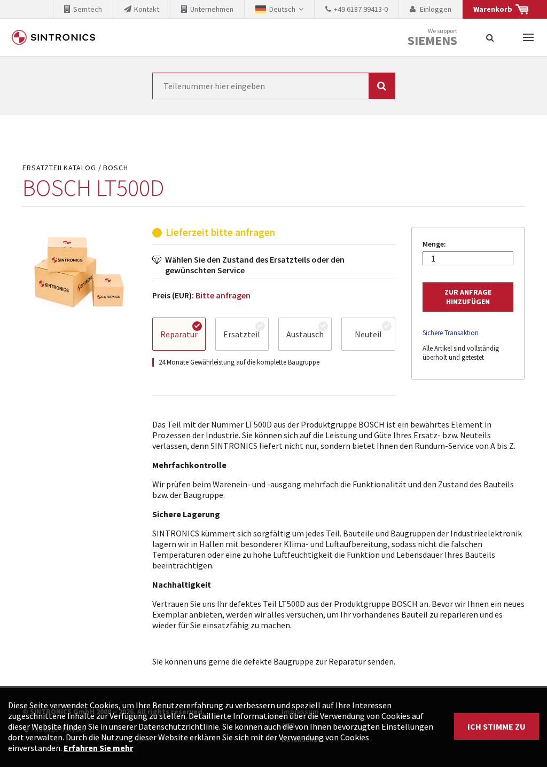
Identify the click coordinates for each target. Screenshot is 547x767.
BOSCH (115, 167)
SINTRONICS (53, 37)
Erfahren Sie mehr (98, 747)
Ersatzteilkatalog (59, 167)
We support (432, 38)
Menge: (434, 244)
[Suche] (490, 37)
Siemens (432, 40)
